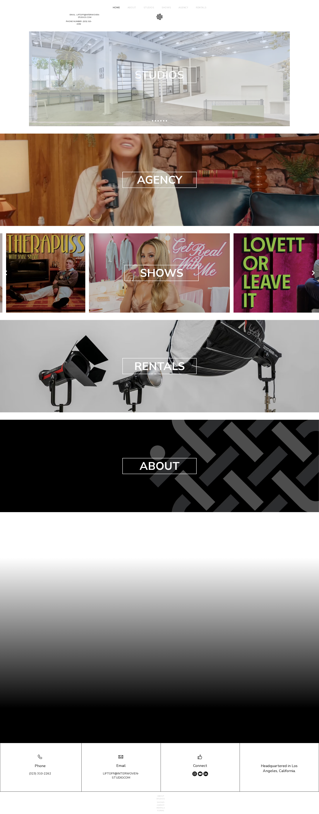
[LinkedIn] (205, 774)
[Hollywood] (152, 121)
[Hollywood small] (163, 121)
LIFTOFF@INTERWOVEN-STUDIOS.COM (88, 16)
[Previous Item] (5, 273)
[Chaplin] (158, 121)
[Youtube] (200, 774)
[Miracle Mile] (161, 121)
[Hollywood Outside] (166, 121)
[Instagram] (194, 774)
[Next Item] (313, 273)
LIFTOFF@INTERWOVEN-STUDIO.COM (121, 776)
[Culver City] (155, 121)
